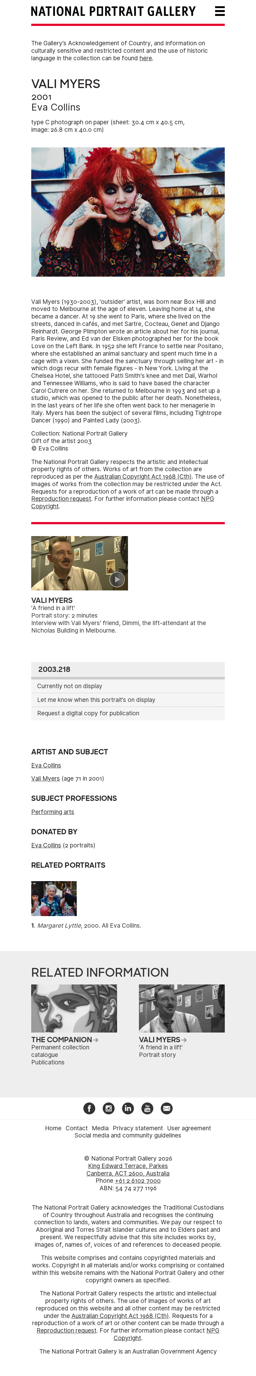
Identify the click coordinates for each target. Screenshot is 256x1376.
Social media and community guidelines (128, 1135)
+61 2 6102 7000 (138, 1180)
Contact (77, 1128)
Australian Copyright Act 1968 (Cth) (143, 476)
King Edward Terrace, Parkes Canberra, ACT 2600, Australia (128, 1169)
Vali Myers (45, 778)
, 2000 (68, 925)
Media (100, 1128)
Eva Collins (56, 107)
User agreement (189, 1128)
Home (53, 1128)
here (146, 58)
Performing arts (52, 812)
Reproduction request (61, 498)
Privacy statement (138, 1128)
